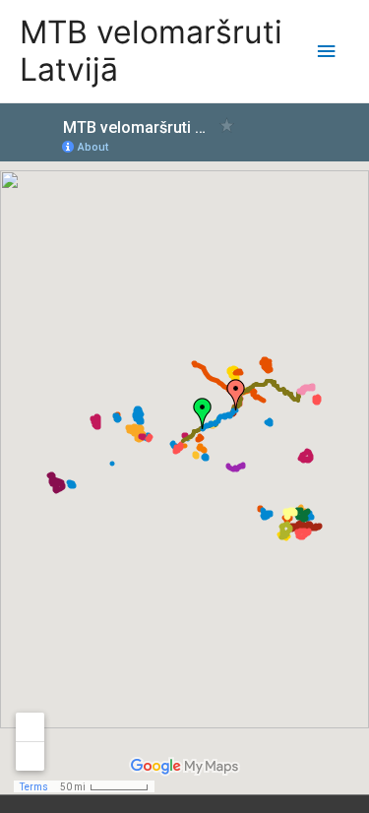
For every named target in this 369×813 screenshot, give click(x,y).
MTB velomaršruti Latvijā (151, 51)
